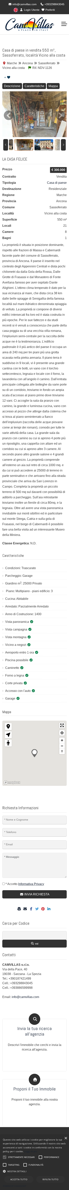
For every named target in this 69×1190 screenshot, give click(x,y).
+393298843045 (54, 4)
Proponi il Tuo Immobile (34, 1089)
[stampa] (19, 909)
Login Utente (31, 9)
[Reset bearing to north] (62, 751)
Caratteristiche (34, 86)
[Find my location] (62, 733)
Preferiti (50, 9)
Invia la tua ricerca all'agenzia (34, 1031)
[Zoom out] (62, 746)
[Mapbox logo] (11, 782)
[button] (34, 1171)
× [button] (65, 1138)
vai (36, 943)
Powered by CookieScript (14, 1186)
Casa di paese (57, 182)
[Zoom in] (62, 740)
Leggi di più (30, 1151)
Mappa (53, 86)
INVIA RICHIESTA (36, 894)
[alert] (34, 1162)
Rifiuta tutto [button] (50, 1179)
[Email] (25, 909)
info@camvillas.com (24, 4)
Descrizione (12, 86)
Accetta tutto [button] (18, 1179)
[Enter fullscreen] (62, 725)
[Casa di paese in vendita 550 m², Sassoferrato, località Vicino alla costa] (34, 114)
